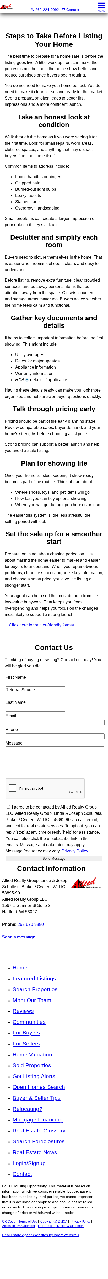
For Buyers (26, 1033)
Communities (29, 1022)
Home (20, 967)
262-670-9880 (31, 924)
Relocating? (27, 1109)
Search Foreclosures (39, 1141)
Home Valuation (32, 1054)
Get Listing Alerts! (35, 1076)
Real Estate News (35, 1152)
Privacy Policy (80, 1221)
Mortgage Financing (38, 1120)
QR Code (8, 1221)
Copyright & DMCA (53, 1221)
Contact (22, 1174)
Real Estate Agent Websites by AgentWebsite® (40, 1235)
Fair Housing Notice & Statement (61, 1226)
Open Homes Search (39, 1087)
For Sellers (26, 1043)
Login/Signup (29, 1163)
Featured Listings (34, 978)
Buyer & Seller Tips (37, 1098)
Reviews (23, 1011)
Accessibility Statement (18, 1226)
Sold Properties (32, 1065)
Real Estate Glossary (39, 1130)
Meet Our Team (32, 1000)
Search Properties (35, 989)
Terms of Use (28, 1221)
